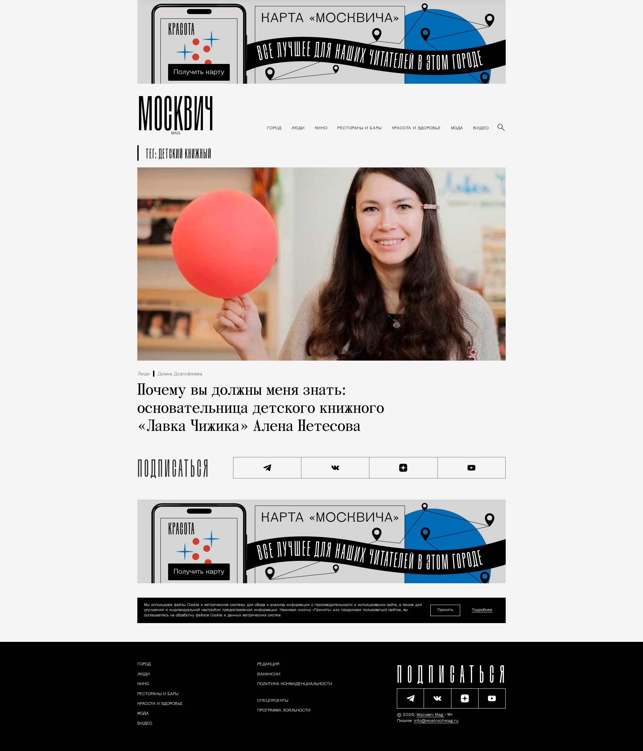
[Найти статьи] (502, 128)
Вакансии (268, 674)
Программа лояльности (283, 710)
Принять (445, 610)
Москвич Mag (430, 715)
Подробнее (482, 610)
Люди (143, 374)
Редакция (268, 664)
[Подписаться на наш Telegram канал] (267, 467)
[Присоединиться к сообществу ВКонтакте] (335, 467)
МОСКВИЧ (175, 112)
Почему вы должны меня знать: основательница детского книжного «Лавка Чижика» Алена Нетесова (260, 409)
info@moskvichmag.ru (436, 721)
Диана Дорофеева (180, 374)
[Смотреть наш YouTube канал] (472, 467)
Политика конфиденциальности (294, 684)
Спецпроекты (272, 701)
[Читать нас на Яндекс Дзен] (403, 467)
